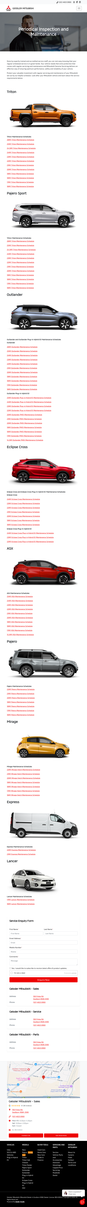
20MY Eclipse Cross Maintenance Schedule (23, 516)
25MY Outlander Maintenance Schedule (22, 351)
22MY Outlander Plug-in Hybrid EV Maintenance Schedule (29, 410)
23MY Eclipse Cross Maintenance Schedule (23, 503)
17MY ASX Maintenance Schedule (19, 630)
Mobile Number (15, 947)
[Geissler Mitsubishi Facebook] (77, 2)
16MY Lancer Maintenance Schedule (21, 904)
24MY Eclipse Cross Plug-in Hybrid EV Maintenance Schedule (30, 533)
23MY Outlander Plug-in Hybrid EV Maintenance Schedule (29, 406)
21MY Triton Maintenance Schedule (20, 165)
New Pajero (24, 1151)
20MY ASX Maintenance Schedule (20, 618)
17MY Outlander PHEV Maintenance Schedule (24, 436)
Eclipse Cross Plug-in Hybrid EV (27, 1182)
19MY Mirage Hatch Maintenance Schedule (23, 782)
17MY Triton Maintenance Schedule (20, 182)
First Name (14, 929)
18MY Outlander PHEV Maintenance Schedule (24, 432)
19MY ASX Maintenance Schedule (19, 622)
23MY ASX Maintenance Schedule (20, 605)
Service (55, 1152)
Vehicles (10, 1155)
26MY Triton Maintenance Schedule (20, 140)
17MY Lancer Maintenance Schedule (20, 900)
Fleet (70, 1157)
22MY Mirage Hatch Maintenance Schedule (23, 770)
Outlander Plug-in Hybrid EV (27, 1175)
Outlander (26, 1170)
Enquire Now (43, 980)
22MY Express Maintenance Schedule (21, 850)
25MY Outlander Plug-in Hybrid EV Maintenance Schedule (29, 398)
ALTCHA (74, 973)
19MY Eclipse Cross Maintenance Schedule (23, 520)
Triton (24, 1157)
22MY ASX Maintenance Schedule (20, 609)
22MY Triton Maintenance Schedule (20, 161)
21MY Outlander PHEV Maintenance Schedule (24, 419)
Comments (13, 957)
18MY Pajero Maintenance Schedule (20, 706)
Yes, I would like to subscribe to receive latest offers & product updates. (39, 968)
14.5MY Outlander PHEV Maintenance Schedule (25, 440)
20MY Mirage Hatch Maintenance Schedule (23, 778)
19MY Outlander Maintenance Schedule (22, 376)
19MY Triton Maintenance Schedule (20, 174)
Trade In (40, 1157)
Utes (9, 1150)
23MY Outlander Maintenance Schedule (22, 359)
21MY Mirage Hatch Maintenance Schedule (23, 774)
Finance (40, 1160)
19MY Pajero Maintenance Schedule (20, 702)
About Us (71, 1152)
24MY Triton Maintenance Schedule (20, 152)
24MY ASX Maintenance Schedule (20, 601)
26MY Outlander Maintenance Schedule (22, 347)
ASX (23, 1188)
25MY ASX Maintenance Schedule (20, 596)
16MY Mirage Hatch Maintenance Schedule (23, 795)
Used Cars (41, 1150)
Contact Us (26, 1135)
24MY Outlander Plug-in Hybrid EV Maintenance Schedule (29, 402)
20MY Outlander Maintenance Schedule (22, 372)
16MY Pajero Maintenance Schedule (20, 715)
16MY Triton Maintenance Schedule (20, 186)
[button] (79, 8)
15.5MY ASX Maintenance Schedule (20, 634)
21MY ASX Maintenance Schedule (19, 613)
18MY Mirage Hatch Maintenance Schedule (23, 786)
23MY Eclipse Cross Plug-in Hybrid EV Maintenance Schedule (30, 537)
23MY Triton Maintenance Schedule (20, 157)
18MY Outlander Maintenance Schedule (22, 381)
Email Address (15, 938)
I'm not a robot (19, 973)
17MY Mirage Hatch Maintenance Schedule (23, 791)
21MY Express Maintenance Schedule (21, 854)
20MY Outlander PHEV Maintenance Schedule (24, 415)
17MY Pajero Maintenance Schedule (20, 710)
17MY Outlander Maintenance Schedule (22, 385)
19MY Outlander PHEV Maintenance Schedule (24, 427)
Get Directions (61, 1135)
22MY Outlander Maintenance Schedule (22, 364)
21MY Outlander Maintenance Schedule (22, 368)
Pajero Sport (27, 1168)
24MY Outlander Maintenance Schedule (22, 355)
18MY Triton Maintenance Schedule (20, 178)
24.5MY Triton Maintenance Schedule (21, 148)
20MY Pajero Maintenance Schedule (21, 698)
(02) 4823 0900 (65, 2)
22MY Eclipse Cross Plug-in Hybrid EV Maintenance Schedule (30, 541)
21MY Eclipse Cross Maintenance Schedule (23, 512)
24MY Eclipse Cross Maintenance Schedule (23, 499)
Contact (71, 1160)
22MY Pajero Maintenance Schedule (21, 689)
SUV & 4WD (11, 1152)
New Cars (41, 1155)
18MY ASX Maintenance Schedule (20, 626)
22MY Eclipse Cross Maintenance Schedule (23, 508)
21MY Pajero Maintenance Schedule (20, 693)
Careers (71, 1155)
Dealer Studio (20, 1202)
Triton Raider (27, 1165)
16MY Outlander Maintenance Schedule (22, 389)
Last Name (48, 929)
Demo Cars (41, 1152)
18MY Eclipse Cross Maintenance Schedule (23, 525)
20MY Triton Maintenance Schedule (20, 169)
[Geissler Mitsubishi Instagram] (80, 2)
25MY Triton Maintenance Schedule (20, 144)
